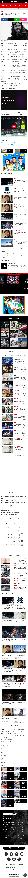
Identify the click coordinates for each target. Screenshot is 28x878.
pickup (17, 745)
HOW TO (6, 749)
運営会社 (15, 864)
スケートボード (10, 745)
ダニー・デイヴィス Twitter (7, 145)
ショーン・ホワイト (12, 253)
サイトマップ (20, 867)
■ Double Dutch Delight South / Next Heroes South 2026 (13, 497)
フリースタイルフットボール (7, 739)
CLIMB (20, 5)
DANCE (16, 5)
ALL (3, 5)
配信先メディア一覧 (14, 848)
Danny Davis (4, 253)
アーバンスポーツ (14, 735)
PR (5, 729)
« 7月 (6, 523)
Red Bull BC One (5, 735)
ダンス (16, 739)
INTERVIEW (4, 743)
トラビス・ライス (14, 255)
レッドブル (9, 729)
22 (19, 541)
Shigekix (21, 729)
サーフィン (3, 745)
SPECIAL (6, 762)
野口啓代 (16, 733)
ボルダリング (4, 741)
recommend (22, 745)
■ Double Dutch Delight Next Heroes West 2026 (13, 502)
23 (22, 541)
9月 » (22, 523)
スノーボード (4, 737)
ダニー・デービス (5, 255)
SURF (11, 5)
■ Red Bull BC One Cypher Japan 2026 (10, 512)
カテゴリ (5, 765)
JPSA (2, 729)
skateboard (18, 731)
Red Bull (10, 743)
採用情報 (21, 864)
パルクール (21, 735)
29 (19, 544)
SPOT (5, 755)
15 (19, 537)
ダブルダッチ (11, 741)
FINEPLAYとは (8, 864)
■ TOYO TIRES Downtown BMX (9, 514)
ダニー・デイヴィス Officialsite (8, 142)
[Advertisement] (14, 473)
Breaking (3, 733)
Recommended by (18, 248)
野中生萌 (16, 729)
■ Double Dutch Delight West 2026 (9, 500)
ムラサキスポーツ (5, 731)
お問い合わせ (15, 869)
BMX (25, 5)
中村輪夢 (12, 731)
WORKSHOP (6, 752)
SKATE (7, 5)
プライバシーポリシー (11, 867)
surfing (9, 737)
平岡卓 (21, 255)
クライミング (19, 741)
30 (22, 544)
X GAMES (15, 737)
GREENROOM (9, 733)
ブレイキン (15, 743)
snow (2, 11)
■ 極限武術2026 (5, 510)
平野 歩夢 (3, 257)
